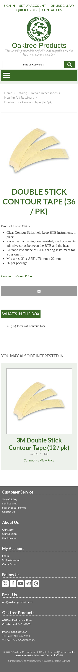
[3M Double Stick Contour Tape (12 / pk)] (39, 401)
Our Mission (9, 533)
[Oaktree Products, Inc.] (39, 29)
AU (28, 583)
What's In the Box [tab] (20, 313)
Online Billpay (62, 5)
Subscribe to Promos (14, 507)
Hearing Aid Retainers (19, 97)
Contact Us (52, 10)
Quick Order (26, 10)
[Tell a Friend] (39, 291)
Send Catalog (9, 503)
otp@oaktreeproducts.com (17, 602)
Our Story (7, 529)
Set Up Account (32, 5)
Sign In (9, 5)
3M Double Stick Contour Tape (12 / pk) (39, 443)
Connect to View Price (16, 276)
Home (8, 93)
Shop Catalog (9, 499)
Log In (5, 555)
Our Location (9, 538)
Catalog (21, 93)
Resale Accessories (44, 93)
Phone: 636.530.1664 (14, 631)
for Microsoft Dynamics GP (45, 653)
